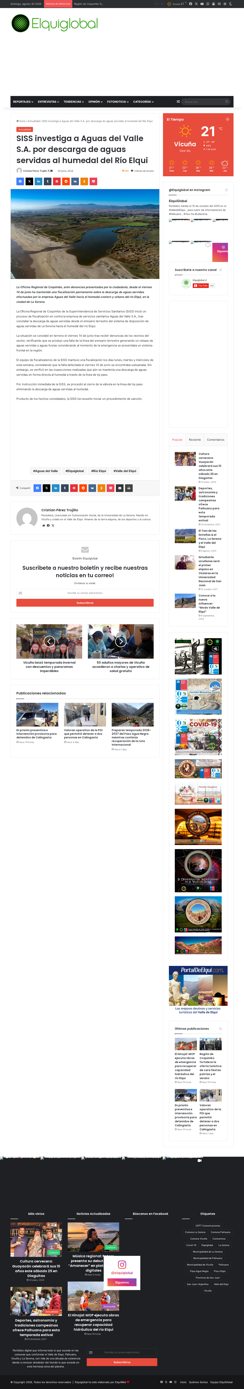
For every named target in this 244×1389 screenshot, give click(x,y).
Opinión (94, 101)
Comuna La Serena (195, 1232)
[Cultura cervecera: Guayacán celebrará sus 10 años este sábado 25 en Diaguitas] (185, 459)
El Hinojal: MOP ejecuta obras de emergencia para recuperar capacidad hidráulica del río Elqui (185, 1066)
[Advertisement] (122, 67)
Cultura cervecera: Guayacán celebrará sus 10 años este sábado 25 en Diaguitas (210, 466)
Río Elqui (99, 471)
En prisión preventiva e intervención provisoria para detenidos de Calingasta (36, 733)
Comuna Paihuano (220, 1232)
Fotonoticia (116, 101)
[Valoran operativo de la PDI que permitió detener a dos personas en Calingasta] (85, 715)
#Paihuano (175, 213)
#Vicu (187, 213)
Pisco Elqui (220, 1271)
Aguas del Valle (46, 471)
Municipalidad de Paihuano (207, 1258)
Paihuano (224, 1264)
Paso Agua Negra (199, 1271)
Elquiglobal (75, 471)
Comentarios (215, 439)
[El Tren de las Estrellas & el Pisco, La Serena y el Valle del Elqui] (185, 536)
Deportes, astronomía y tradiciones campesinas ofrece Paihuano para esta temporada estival (36, 1327)
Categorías (142, 101)
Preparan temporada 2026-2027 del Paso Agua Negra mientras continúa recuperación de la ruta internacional (131, 737)
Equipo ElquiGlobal (221, 1382)
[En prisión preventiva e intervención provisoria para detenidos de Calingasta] (37, 715)
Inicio (22, 121)
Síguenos (223, 251)
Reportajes (21, 101)
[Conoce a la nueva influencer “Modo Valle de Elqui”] (185, 601)
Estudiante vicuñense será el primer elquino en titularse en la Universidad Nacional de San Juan (210, 571)
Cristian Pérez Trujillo (35, 170)
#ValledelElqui (177, 209)
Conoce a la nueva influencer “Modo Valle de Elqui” (209, 604)
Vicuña (208, 1290)
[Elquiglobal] (55, 23)
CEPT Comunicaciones (208, 1225)
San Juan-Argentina (198, 1284)
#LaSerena (201, 213)
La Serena (223, 1245)
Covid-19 (191, 1245)
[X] (53, 525)
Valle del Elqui (126, 471)
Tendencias (72, 101)
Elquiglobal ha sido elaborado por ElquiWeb (100, 1382)
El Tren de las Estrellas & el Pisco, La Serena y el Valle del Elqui (210, 539)
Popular (177, 439)
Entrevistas (47, 101)
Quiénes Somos (198, 1382)
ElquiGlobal (178, 201)
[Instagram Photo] (179, 229)
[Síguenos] (122, 1267)
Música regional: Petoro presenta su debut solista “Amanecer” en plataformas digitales (93, 1263)
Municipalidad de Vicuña (200, 1264)
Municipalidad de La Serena (208, 1251)
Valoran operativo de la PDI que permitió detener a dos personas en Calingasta (83, 733)
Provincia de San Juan (208, 1277)
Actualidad (34, 121)
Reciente (195, 439)
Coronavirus (219, 1238)
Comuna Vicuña (198, 1238)
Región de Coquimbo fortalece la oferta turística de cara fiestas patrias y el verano (123, 3)
